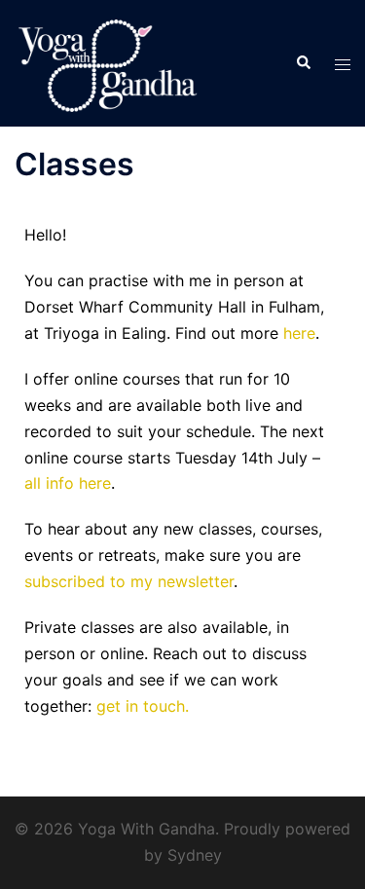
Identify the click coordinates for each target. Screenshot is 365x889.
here (299, 333)
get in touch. (142, 706)
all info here (67, 483)
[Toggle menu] (342, 64)
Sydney (194, 855)
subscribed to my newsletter (129, 581)
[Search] (302, 63)
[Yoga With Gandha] (108, 61)
